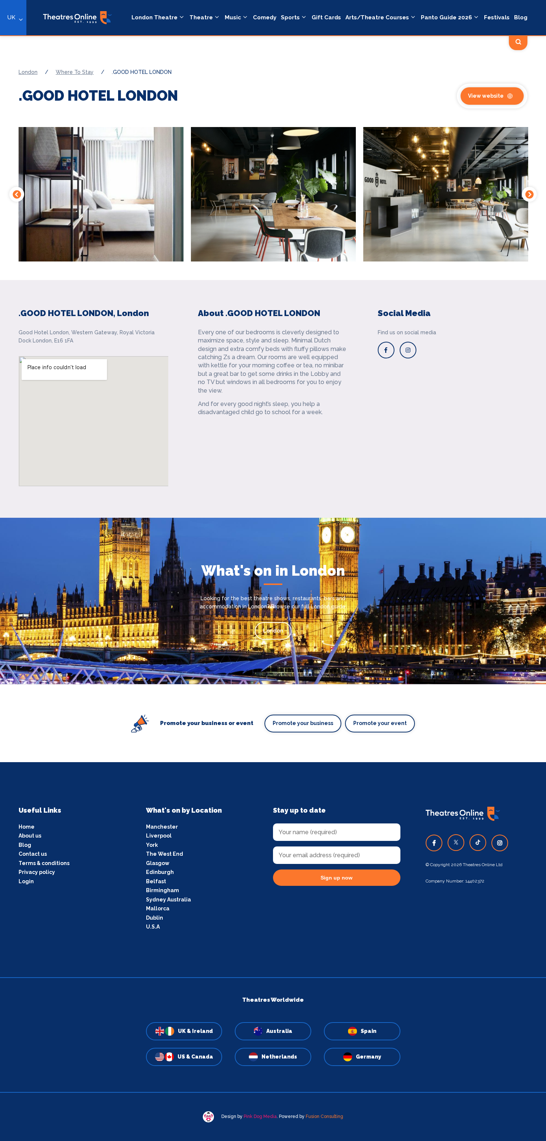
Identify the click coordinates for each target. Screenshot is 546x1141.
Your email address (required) (248, 551)
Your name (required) (237, 592)
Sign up (273, 637)
